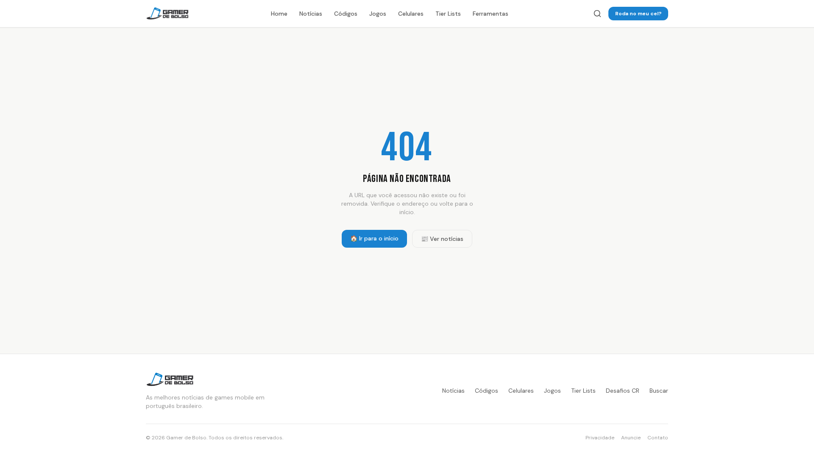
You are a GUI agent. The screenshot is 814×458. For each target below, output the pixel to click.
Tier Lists (448, 13)
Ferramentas (490, 13)
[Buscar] (597, 13)
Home (279, 13)
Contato (657, 437)
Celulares (411, 13)
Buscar (659, 390)
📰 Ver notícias (442, 239)
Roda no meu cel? (638, 13)
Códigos (345, 13)
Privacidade (599, 437)
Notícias (310, 13)
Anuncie (631, 437)
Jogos (377, 13)
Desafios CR (622, 390)
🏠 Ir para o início (374, 238)
